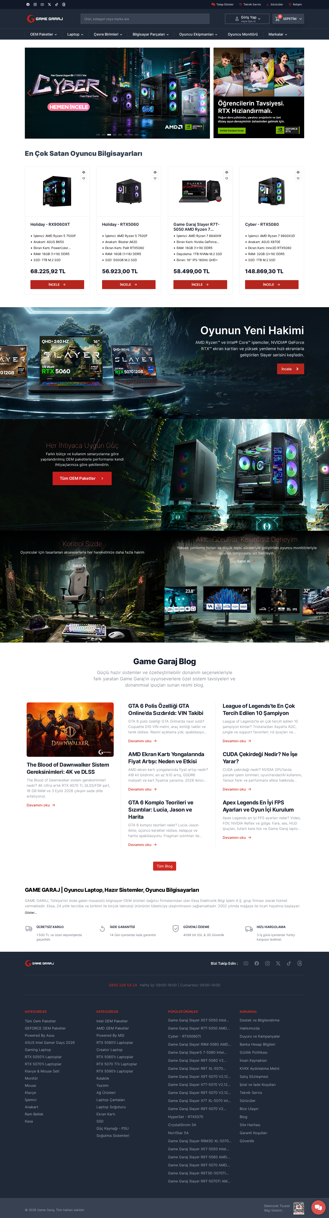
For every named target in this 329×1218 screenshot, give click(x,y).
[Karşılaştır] (84, 172)
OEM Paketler (41, 34)
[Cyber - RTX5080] (200, 191)
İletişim (297, 4)
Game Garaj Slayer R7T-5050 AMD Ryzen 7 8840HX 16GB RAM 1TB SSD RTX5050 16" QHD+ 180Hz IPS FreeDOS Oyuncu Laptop (125, 227)
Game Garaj (45, 1210)
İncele (287, 369)
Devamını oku (38, 805)
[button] (205, 93)
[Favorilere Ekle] (84, 178)
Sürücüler (277, 4)
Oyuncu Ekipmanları (196, 34)
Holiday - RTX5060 (48, 224)
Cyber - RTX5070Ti (263, 224)
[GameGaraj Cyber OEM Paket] (117, 93)
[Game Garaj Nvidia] (259, 93)
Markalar (276, 34)
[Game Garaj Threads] (299, 963)
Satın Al (79, 565)
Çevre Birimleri (106, 34)
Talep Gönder (225, 4)
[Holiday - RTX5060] (57, 191)
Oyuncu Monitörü (243, 34)
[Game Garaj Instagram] (267, 963)
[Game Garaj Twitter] (278, 963)
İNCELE (54, 284)
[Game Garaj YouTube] (245, 963)
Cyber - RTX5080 (190, 224)
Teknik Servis (252, 4)
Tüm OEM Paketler (78, 478)
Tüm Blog (165, 866)
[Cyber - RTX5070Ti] (272, 191)
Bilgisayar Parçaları (149, 34)
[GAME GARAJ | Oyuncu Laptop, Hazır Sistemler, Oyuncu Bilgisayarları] (45, 19)
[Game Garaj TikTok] (288, 963)
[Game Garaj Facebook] (256, 963)
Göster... (31, 912)
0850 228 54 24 (123, 985)
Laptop (73, 34)
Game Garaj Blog (164, 661)
